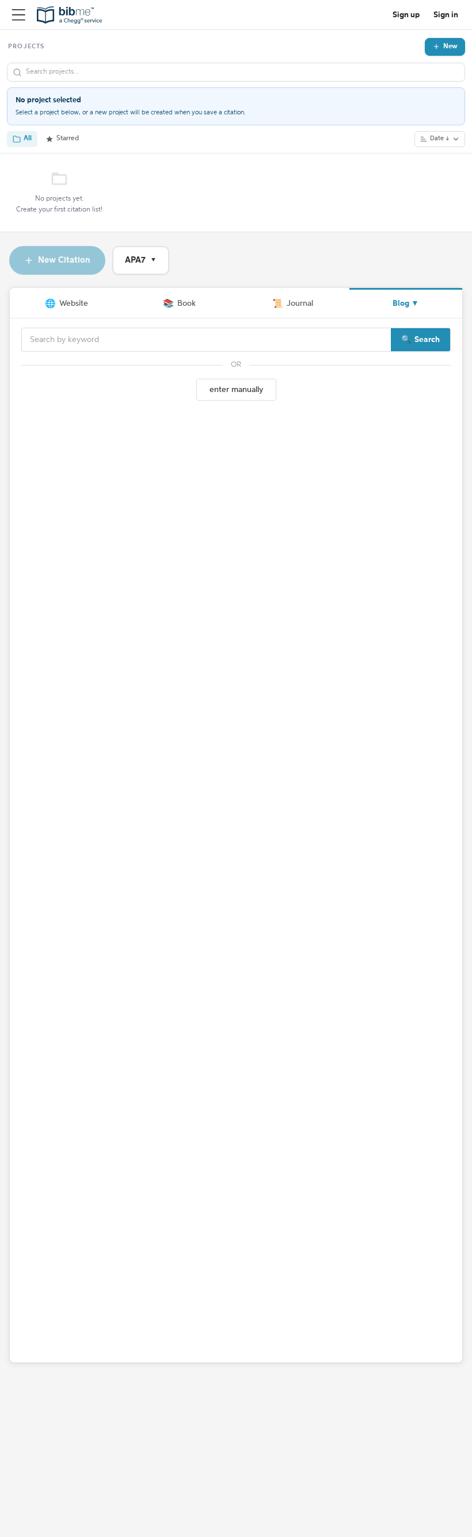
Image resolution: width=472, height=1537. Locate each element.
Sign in (445, 15)
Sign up (406, 15)
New (450, 46)
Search (427, 340)
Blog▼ (406, 303)
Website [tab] (66, 303)
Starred (67, 138)
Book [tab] (179, 303)
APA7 (141, 260)
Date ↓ (440, 139)
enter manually (236, 390)
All (28, 138)
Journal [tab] (292, 303)
